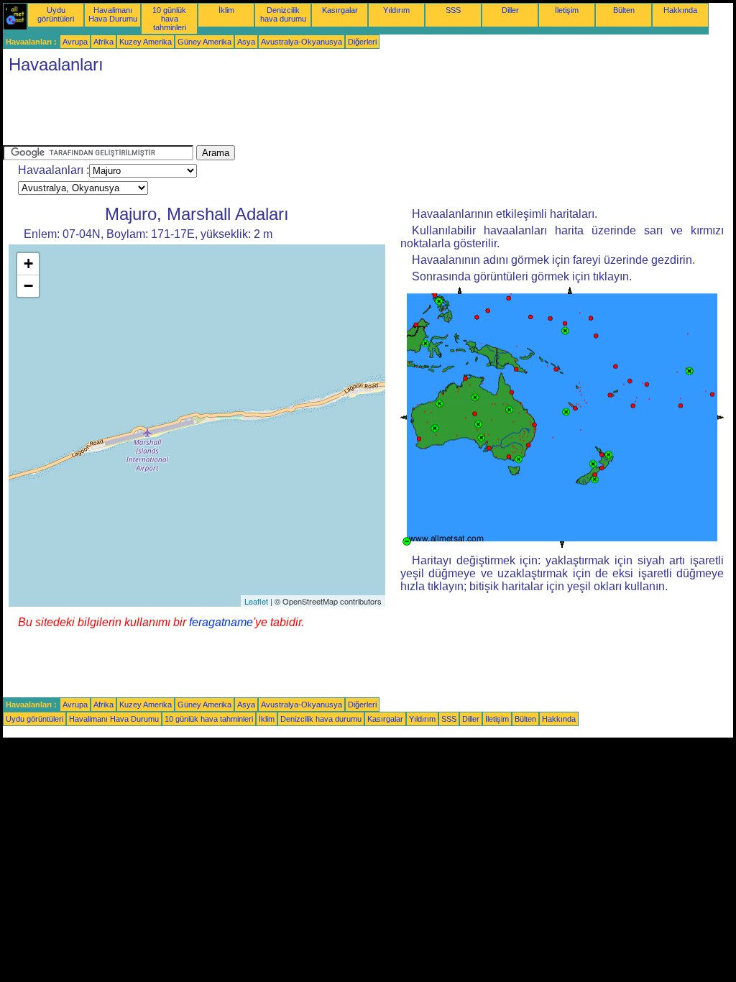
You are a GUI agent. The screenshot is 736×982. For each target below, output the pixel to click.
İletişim (567, 10)
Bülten (624, 10)
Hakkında (680, 10)
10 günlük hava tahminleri (169, 19)
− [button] (28, 286)
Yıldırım (396, 10)
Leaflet (256, 601)
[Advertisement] (264, 113)
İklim (226, 10)
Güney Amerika (204, 41)
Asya (246, 41)
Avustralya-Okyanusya (301, 41)
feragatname (221, 622)
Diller (510, 10)
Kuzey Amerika (145, 41)
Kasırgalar (340, 10)
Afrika (103, 41)
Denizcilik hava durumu (283, 14)
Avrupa (75, 41)
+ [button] (28, 263)
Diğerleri (362, 41)
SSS (453, 10)
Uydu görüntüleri (55, 14)
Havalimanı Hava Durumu (112, 14)
